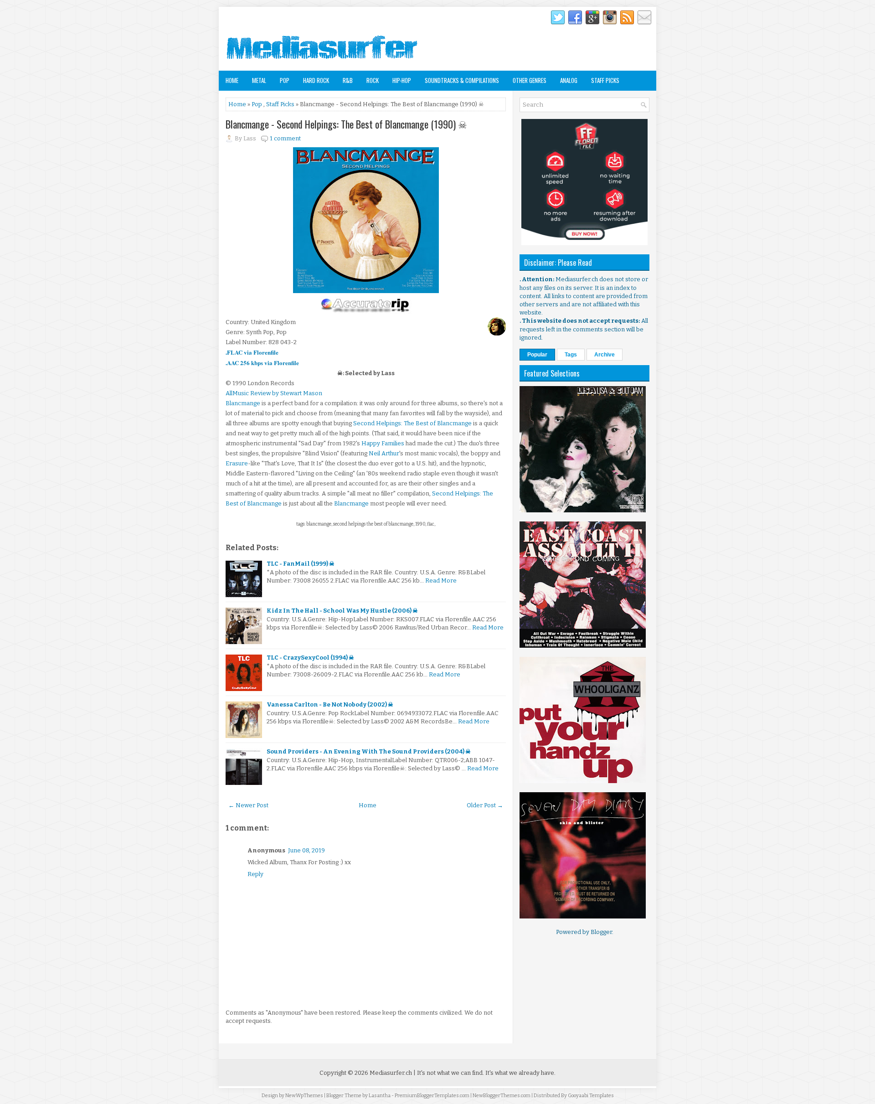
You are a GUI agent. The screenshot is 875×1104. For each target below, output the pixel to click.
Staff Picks (605, 80)
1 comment (285, 138)
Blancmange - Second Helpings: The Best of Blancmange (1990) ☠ (346, 124)
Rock (372, 80)
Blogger (601, 932)
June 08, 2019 (306, 850)
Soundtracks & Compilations (462, 80)
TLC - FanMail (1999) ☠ (301, 563)
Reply (255, 874)
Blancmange (243, 403)
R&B (348, 80)
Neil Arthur (384, 453)
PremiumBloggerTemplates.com (432, 1096)
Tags (571, 354)
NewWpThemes (304, 1096)
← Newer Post (248, 805)
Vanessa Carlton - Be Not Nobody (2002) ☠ (330, 704)
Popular (537, 354)
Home (232, 80)
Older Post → (485, 805)
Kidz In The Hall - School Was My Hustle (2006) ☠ (342, 610)
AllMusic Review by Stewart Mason (274, 393)
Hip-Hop (401, 80)
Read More (441, 580)
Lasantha (380, 1096)
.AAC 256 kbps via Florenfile (262, 362)
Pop (284, 80)
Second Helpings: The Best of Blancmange (412, 423)
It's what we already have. (520, 1072)
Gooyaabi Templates (591, 1096)
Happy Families (382, 443)
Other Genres (529, 80)
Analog (568, 80)
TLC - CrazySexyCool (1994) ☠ (310, 657)
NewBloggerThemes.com (501, 1096)
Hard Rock (316, 80)
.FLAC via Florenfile (252, 352)
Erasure (237, 463)
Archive (604, 354)
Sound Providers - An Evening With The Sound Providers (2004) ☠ (369, 751)
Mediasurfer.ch (391, 1072)
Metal (259, 80)
